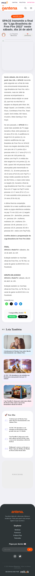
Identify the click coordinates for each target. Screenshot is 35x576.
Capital (15, 2)
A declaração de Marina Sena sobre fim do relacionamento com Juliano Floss (19, 420)
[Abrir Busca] (25, 8)
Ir (29, 549)
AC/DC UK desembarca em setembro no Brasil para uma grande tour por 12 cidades (18, 429)
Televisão (17, 538)
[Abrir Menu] (31, 8)
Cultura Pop (17, 535)
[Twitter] (20, 556)
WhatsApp (12, 316)
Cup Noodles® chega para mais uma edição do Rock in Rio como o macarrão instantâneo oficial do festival (19, 439)
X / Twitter (23, 316)
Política (22, 2)
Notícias (17, 530)
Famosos (17, 532)
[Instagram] (15, 556)
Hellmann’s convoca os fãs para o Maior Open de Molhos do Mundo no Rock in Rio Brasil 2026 (19, 448)
